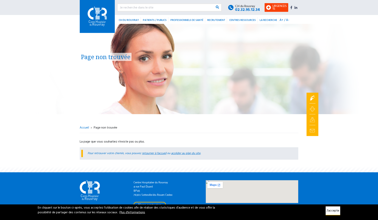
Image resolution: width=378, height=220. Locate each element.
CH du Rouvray (129, 20)
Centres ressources (242, 20)
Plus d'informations (132, 212)
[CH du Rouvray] (97, 16)
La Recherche (268, 20)
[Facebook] (291, 7)
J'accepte (333, 210)
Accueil (84, 127)
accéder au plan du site (185, 153)
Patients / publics (155, 20)
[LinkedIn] (296, 7)
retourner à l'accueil (154, 153)
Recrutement (216, 20)
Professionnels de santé (186, 20)
